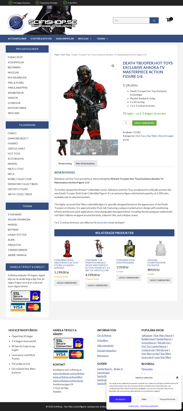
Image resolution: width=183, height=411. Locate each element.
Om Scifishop (104, 335)
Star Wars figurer (163, 335)
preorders (103, 222)
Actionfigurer (17, 38)
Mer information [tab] (85, 163)
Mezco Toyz (16, 168)
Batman (13, 229)
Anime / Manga (17, 255)
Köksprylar (16, 62)
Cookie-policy (133, 406)
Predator (14, 244)
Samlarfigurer (163, 339)
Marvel (12, 163)
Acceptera (120, 399)
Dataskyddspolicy (107, 350)
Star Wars (152, 135)
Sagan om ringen (19, 219)
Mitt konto (103, 355)
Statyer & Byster (41, 38)
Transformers (17, 249)
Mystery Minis (17, 108)
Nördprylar (164, 342)
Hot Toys (65, 54)
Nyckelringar (17, 77)
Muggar (13, 72)
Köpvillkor (102, 340)
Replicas (83, 38)
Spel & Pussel (16, 82)
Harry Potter (17, 234)
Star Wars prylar (150, 353)
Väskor (13, 97)
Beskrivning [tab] (65, 163)
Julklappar (147, 335)
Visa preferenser (168, 399)
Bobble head (148, 339)
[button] (177, 377)
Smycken (13, 113)
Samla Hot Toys (105, 383)
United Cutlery (18, 189)
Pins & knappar (17, 87)
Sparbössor (16, 92)
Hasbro (13, 143)
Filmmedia (147, 369)
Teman (101, 38)
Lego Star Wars (163, 357)
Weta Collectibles (20, 194)
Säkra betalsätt (105, 345)
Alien (11, 239)
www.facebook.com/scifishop (68, 373)
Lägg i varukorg (144, 123)
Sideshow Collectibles (23, 184)
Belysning (14, 67)
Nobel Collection (19, 179)
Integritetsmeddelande (149, 406)
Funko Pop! (15, 57)
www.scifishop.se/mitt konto (68, 380)
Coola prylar (148, 350)
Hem (56, 54)
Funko (12, 133)
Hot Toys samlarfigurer (154, 346)
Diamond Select (18, 138)
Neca (11, 173)
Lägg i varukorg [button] (67, 282)
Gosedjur (14, 103)
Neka (144, 399)
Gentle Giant (16, 148)
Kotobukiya (16, 158)
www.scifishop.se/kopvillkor (68, 377)
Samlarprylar (65, 38)
